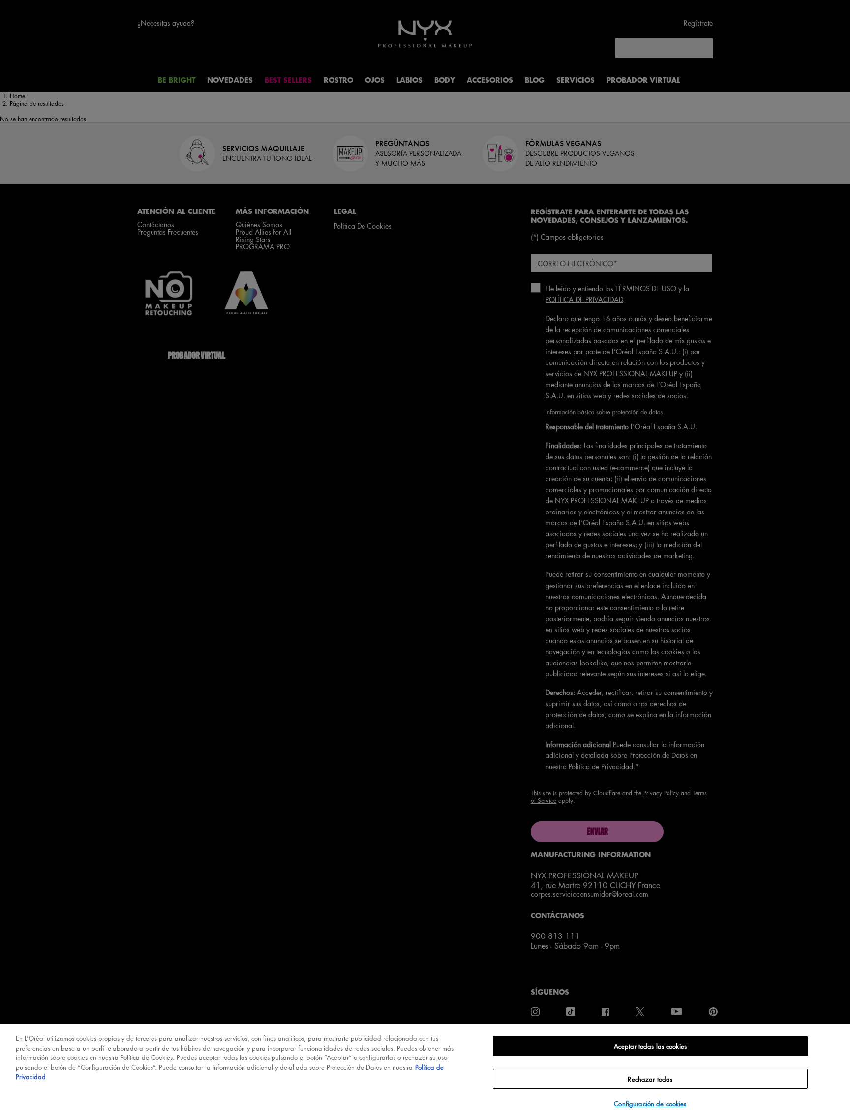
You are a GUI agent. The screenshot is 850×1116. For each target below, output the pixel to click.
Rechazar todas (650, 1079)
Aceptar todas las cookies (650, 1046)
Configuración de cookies (650, 1103)
